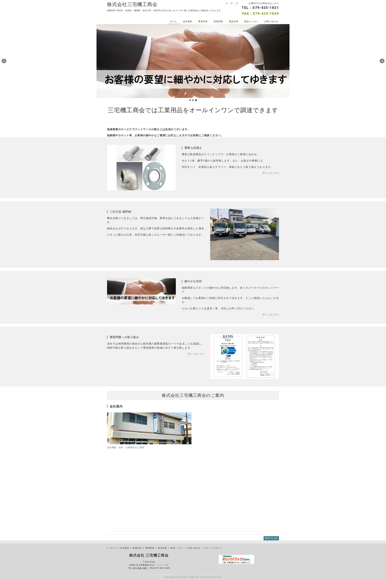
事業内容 (203, 21)
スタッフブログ (211, 548)
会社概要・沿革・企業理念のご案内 (125, 447)
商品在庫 (233, 21)
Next (382, 61)
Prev (4, 61)
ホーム (173, 21)
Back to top (271, 538)
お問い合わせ (271, 21)
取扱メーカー (251, 21)
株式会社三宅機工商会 (132, 4)
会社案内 (187, 21)
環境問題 (218, 21)
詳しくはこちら (271, 173)
